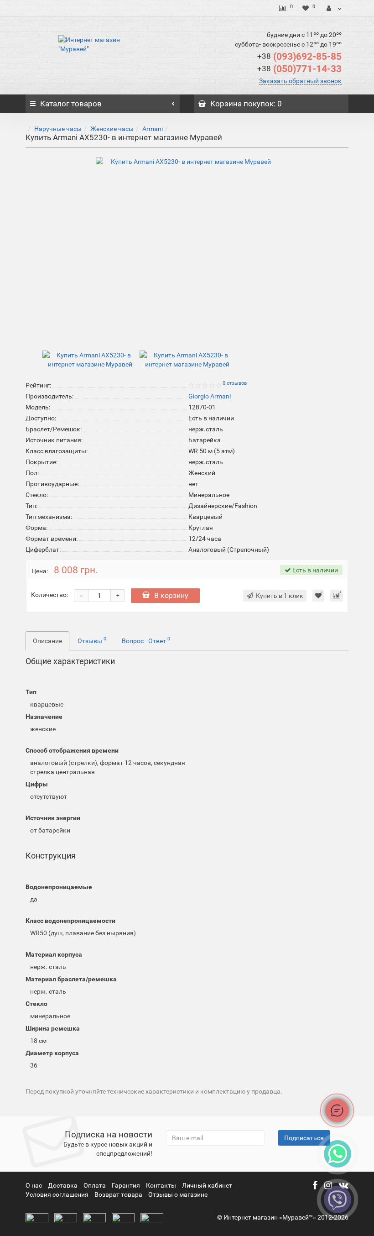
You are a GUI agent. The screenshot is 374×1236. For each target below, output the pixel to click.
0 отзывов (235, 383)
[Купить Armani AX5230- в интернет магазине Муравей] (187, 248)
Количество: (49, 594)
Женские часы (112, 128)
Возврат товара (118, 1194)
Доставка (63, 1185)
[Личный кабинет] (334, 8)
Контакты (161, 1185)
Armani (152, 128)
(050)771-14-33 (299, 68)
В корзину (171, 595)
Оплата (95, 1185)
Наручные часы (58, 128)
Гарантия (126, 1185)
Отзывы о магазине (178, 1194)
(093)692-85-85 (299, 56)
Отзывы (92, 640)
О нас (34, 1185)
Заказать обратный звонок (300, 80)
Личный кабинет (207, 1185)
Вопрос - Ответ (146, 640)
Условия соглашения (57, 1194)
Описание (47, 640)
